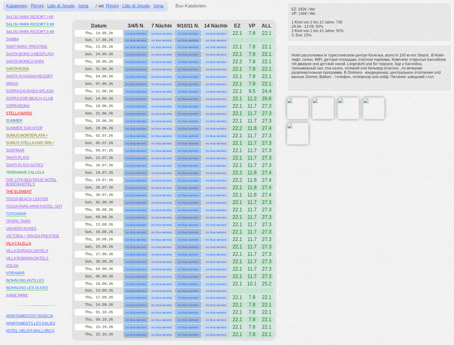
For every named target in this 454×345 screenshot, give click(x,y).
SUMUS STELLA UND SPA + (30, 143)
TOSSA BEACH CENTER (27, 199)
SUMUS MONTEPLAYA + (27, 135)
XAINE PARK (17, 295)
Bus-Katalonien (190, 5)
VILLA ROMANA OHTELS (27, 258)
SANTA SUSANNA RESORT (29, 76)
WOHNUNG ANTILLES (25, 280)
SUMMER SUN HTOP (24, 128)
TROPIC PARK (18, 221)
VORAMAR (15, 273)
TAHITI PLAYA (17, 158)
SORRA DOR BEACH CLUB (29, 98)
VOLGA (12, 266)
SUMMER (14, 120)
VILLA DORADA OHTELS (27, 251)
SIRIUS (12, 83)
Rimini (37, 5)
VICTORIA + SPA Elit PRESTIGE (32, 236)
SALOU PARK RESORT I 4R (29, 17)
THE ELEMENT (19, 191)
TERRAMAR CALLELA (25, 172)
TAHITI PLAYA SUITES (24, 165)
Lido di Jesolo (61, 5)
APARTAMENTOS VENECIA (29, 316)
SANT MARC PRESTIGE (26, 46)
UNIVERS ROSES (21, 229)
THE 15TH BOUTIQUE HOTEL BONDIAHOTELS (31, 182)
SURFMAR (15, 150)
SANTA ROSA (17, 69)
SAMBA (12, 39)
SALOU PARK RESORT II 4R (30, 24)
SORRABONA (18, 106)
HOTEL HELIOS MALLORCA (30, 331)
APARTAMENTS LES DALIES (30, 323)
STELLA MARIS (19, 113)
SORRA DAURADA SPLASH (30, 91)
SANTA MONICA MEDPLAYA (30, 54)
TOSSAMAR (16, 214)
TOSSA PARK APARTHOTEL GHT (34, 206)
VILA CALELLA (18, 243)
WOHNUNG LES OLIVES (27, 288)
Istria (83, 5)
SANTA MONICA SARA (25, 61)
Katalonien (16, 5)
